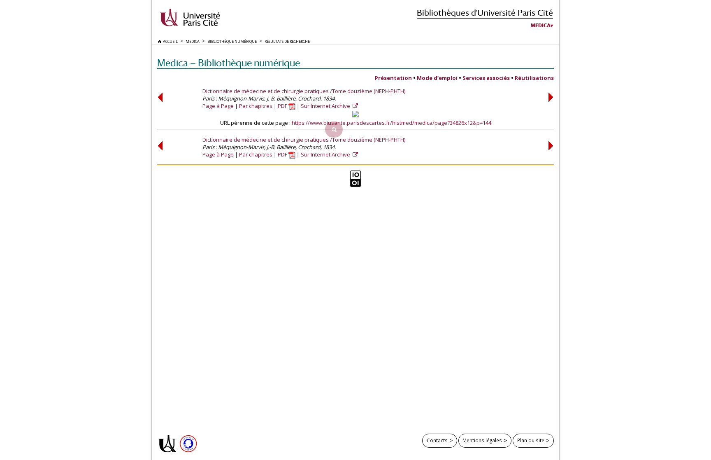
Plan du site (530, 440)
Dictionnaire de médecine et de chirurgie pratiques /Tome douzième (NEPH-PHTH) (303, 91)
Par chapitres (255, 106)
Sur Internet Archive (326, 106)
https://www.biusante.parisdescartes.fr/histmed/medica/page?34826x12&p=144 (391, 122)
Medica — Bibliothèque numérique (228, 62)
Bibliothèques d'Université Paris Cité (485, 12)
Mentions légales (482, 440)
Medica (541, 25)
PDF (283, 106)
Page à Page (218, 106)
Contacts (437, 440)
